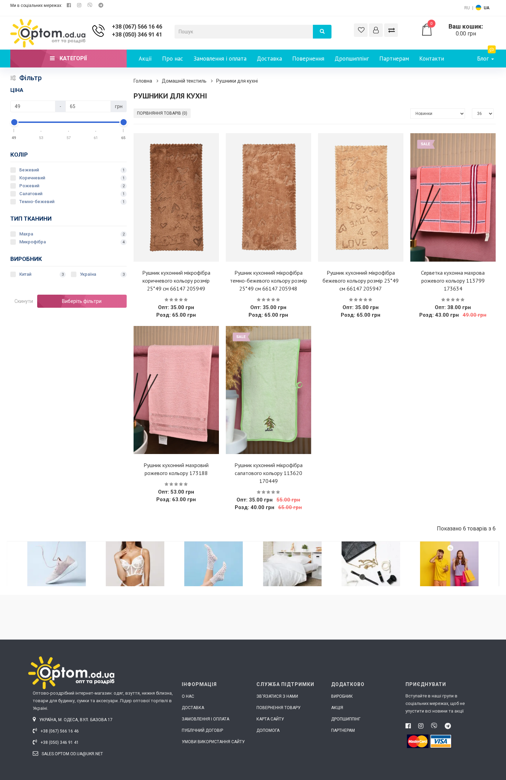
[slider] (14, 122)
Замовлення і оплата (219, 58)
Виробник (342, 696)
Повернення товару (278, 707)
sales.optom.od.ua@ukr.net (72, 753)
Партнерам (394, 58)
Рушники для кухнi (237, 81)
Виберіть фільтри (82, 301)
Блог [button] (484, 58)
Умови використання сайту (213, 741)
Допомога (268, 730)
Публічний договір (202, 730)
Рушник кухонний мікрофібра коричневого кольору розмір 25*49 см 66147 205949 (176, 280)
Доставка (269, 58)
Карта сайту (270, 719)
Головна (143, 81)
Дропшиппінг (352, 58)
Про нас (172, 58)
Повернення (308, 58)
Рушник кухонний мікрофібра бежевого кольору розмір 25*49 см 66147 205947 (361, 280)
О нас (188, 696)
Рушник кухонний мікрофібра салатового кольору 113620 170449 (268, 473)
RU (467, 8)
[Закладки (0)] (361, 30)
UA (486, 8)
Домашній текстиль (184, 81)
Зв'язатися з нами (277, 696)
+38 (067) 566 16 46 (137, 26)
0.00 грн (456, 30)
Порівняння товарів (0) (162, 113)
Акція (337, 707)
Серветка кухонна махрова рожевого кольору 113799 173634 (453, 280)
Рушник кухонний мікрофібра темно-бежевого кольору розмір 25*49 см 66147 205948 (268, 280)
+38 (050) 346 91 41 (137, 34)
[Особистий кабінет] (376, 30)
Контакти (431, 58)
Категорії (72, 58)
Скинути (23, 301)
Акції (145, 58)
